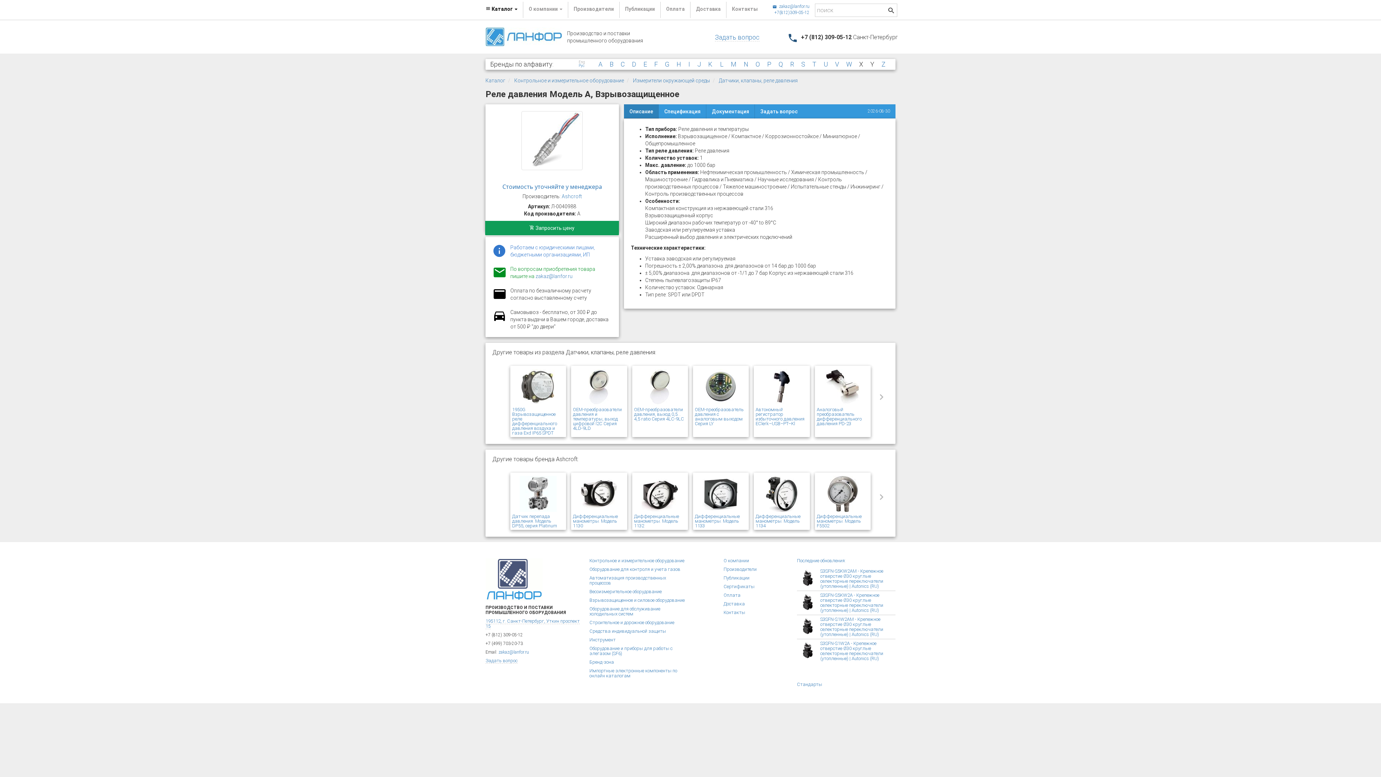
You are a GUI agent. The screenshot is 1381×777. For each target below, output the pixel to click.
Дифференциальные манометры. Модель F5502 (839, 521)
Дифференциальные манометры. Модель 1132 (656, 521)
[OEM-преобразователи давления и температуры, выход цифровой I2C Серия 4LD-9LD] (599, 387)
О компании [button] (544, 9)
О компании (736, 560)
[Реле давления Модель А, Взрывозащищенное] (552, 140)
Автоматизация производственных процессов (627, 580)
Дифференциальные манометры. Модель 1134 (778, 521)
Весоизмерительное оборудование (625, 591)
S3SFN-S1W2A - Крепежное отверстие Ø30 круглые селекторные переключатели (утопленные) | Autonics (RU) (851, 651)
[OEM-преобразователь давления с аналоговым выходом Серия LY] (721, 387)
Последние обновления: (821, 560)
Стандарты (809, 684)
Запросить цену (554, 228)
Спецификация (682, 111)
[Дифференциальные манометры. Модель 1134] (782, 494)
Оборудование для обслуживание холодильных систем (624, 611)
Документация (730, 111)
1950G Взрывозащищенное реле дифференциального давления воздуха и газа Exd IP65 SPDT (534, 421)
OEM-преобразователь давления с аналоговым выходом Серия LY (719, 416)
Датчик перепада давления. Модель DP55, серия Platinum (534, 521)
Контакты (745, 9)
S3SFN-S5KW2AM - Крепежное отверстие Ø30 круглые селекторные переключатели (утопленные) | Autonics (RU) (851, 578)
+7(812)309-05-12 (792, 12)
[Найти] (891, 11)
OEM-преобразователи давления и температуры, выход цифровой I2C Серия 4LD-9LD (597, 419)
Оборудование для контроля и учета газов (634, 569)
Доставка (708, 9)
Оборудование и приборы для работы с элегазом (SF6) (631, 651)
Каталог (495, 80)
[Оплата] (499, 298)
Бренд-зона (601, 662)
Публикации (640, 9)
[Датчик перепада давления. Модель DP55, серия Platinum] (538, 494)
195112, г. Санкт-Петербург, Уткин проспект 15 (533, 623)
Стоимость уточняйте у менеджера (552, 187)
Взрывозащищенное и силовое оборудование (637, 600)
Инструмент (602, 639)
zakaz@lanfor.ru (794, 6)
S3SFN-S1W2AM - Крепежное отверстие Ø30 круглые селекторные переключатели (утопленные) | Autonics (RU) (851, 627)
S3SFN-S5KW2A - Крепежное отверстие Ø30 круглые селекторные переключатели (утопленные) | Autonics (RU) (851, 602)
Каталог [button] (502, 9)
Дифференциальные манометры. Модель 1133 (717, 521)
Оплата (675, 9)
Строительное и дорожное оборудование (631, 622)
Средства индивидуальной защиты (627, 631)
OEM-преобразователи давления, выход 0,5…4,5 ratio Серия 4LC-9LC (659, 414)
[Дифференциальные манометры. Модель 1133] (721, 494)
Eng (582, 62)
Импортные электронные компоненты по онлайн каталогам (633, 673)
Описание (641, 111)
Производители (594, 9)
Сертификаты (739, 586)
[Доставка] (499, 320)
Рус (581, 66)
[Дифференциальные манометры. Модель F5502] (843, 494)
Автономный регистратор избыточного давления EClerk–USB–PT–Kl (780, 416)
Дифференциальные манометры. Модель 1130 (595, 521)
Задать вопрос (737, 37)
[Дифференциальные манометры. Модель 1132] (660, 494)
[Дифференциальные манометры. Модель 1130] (599, 494)
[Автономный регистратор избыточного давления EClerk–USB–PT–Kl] (782, 387)
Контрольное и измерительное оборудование (569, 80)
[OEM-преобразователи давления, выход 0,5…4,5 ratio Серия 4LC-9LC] (660, 387)
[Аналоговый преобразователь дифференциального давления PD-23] (843, 387)
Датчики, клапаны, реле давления (758, 80)
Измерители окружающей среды (671, 80)
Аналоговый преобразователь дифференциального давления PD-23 (839, 416)
